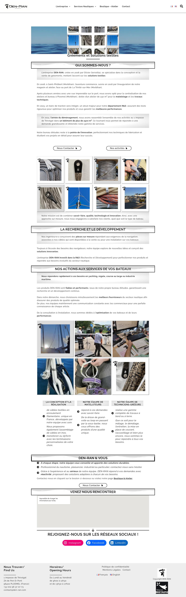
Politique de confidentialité (115, 567)
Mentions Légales (112, 570)
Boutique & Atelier (123, 478)
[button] (69, 6)
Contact (126, 570)
